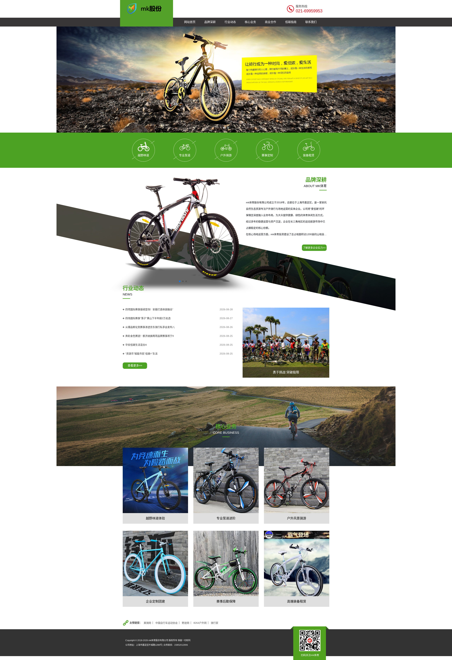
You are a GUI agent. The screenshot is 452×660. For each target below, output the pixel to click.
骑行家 (214, 622)
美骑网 (147, 622)
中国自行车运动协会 (166, 622)
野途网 (185, 622)
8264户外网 (200, 622)
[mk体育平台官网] (146, 8)
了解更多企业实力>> (314, 247)
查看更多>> (135, 365)
